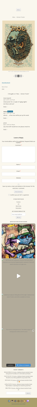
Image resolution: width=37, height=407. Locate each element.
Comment (18, 145)
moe (3, 89)
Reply (4, 106)
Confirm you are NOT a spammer (19, 195)
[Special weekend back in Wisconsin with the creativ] (18, 241)
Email (19, 171)
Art (18, 204)
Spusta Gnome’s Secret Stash (18, 404)
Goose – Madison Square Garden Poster (23, 372)
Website (18, 178)
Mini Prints (18, 206)
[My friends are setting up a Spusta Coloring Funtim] (18, 276)
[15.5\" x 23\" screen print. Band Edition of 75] (18, 46)
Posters (19, 202)
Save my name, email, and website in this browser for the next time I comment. (18, 187)
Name (18, 164)
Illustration (18, 208)
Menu (18, 9)
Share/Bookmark (6, 82)
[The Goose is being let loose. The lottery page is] (18, 345)
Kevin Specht (7, 98)
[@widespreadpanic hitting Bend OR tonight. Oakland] (18, 311)
